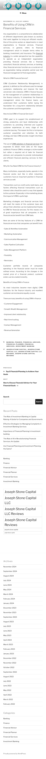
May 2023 (7, 635)
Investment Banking (25, 346)
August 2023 (8, 622)
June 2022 (7, 686)
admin (26, 21)
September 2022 (10, 672)
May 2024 (7, 590)
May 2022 (7, 690)
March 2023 (8, 644)
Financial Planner (15, 344)
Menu (24, 13)
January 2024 (8, 603)
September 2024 (10, 571)
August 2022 (8, 677)
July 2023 (7, 626)
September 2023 (10, 617)
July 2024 (7, 580)
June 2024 (7, 585)
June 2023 (7, 631)
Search (6, 397)
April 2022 (7, 695)
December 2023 (9, 608)
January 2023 (8, 654)
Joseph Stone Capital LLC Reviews (20, 511)
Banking (10, 342)
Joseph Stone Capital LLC (20, 500)
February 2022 (9, 704)
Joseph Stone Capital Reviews (21, 522)
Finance (18, 342)
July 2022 (7, 681)
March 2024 (8, 594)
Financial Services (10, 477)
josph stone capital (10, 532)
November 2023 (9, 612)
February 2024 (9, 599)
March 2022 (8, 699)
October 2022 (8, 667)
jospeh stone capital (11, 529)
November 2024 (9, 567)
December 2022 (9, 658)
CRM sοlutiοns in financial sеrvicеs (25, 144)
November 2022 (9, 663)
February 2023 (9, 649)
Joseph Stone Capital (16, 349)
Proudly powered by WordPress (14, 754)
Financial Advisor (31, 342)
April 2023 (7, 640)
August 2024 (8, 576)
